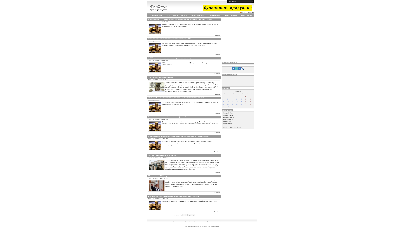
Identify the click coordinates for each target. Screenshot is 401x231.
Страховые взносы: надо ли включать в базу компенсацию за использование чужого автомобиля (178, 136)
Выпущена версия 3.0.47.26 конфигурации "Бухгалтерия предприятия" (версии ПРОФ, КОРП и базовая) (180, 19)
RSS (242, 12)
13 (223, 101)
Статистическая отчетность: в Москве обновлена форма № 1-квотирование (171, 117)
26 (250, 103)
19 (250, 101)
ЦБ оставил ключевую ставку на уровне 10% (162, 155)
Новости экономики (215, 15)
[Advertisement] (237, 39)
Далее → (191, 215)
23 (236, 103)
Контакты (184, 15)
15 (232, 101)
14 (227, 101)
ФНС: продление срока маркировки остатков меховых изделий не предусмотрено (173, 196)
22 (232, 103)
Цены (168, 15)
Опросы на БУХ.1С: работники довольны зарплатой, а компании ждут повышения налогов (176, 98)
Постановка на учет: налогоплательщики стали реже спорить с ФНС (169, 39)
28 (227, 106)
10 (241, 98)
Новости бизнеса (246, 15)
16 (236, 101)
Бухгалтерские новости (200, 221)
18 (245, 101)
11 (245, 98)
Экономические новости (213, 221)
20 (223, 103)
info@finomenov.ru (214, 226)
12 (250, 98)
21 (227, 103)
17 (241, 101)
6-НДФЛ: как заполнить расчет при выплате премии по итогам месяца (169, 58)
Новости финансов (231, 15)
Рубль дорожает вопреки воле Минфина (160, 77)
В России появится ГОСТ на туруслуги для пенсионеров (165, 176)
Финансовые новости (225, 221)
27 (223, 106)
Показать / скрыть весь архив (231, 127)
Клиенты (175, 15)
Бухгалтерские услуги (178, 221)
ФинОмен (193, 226)
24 (241, 103)
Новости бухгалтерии (197, 15)
